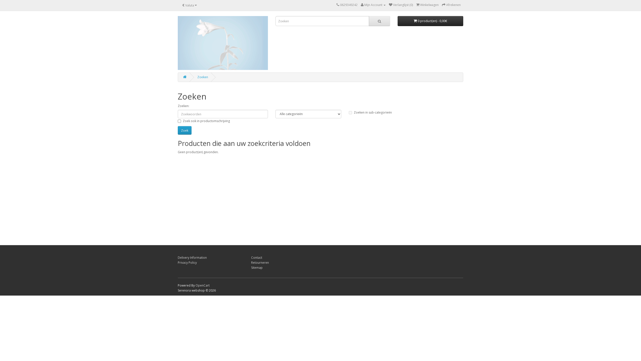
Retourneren (260, 262)
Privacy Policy (187, 262)
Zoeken (202, 77)
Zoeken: (183, 106)
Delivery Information (192, 257)
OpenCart (203, 285)
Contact (256, 257)
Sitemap (257, 267)
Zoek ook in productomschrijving (206, 121)
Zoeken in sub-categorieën (373, 112)
